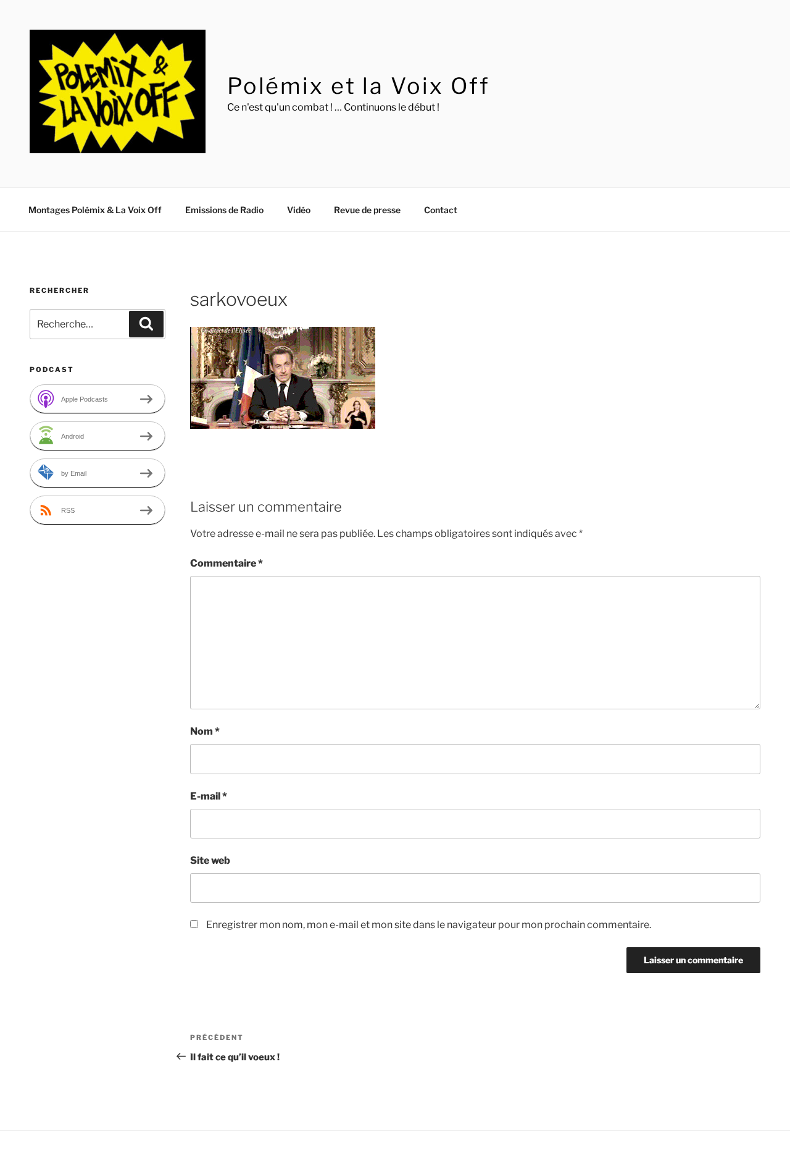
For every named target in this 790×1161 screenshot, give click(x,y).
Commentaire (226, 563)
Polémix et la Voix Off (358, 85)
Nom (205, 731)
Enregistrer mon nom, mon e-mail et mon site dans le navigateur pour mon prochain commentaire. (428, 925)
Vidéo (298, 210)
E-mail (208, 796)
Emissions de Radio (224, 210)
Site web (210, 860)
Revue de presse (367, 210)
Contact (440, 210)
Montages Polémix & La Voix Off (95, 210)
